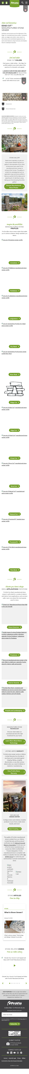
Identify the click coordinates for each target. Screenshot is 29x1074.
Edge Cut (14, 430)
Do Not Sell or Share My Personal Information (12, 1061)
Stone (6, 908)
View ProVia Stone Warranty (14, 772)
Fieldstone (13, 291)
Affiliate (23, 1058)
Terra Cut (14, 486)
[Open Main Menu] (26, 2)
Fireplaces (13, 655)
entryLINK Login (12, 1058)
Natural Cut (14, 514)
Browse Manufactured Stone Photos (13, 186)
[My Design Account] (6, 2)
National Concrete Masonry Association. (14, 844)
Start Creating (13, 829)
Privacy (19, 1058)
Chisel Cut (13, 458)
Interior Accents (13, 683)
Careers (5, 1058)
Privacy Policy (22, 1018)
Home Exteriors (14, 627)
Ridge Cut (13, 402)
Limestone (13, 263)
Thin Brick (13, 570)
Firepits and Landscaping (13, 710)
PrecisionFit (14, 542)
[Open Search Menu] (22, 3)
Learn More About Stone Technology (14, 742)
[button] (15, 85)
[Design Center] (3, 2)
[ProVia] (15, 3)
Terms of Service (4, 1020)
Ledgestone (14, 319)
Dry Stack (13, 346)
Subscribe (13, 1024)
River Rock (13, 374)
